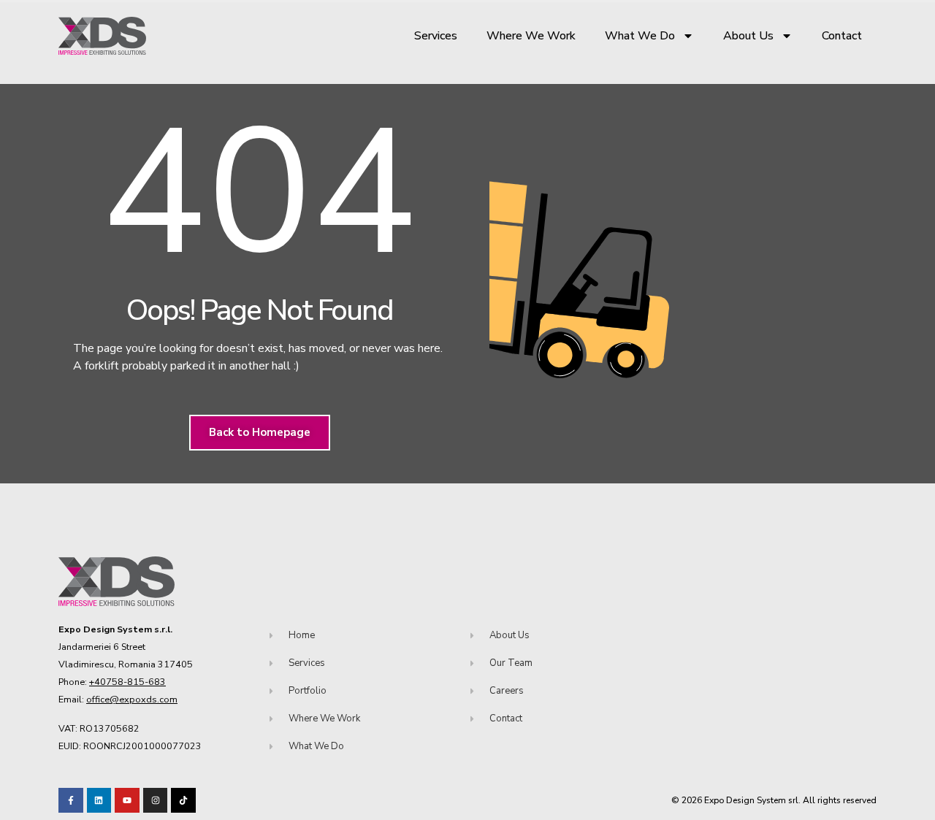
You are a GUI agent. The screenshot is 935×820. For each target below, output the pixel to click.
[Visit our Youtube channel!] (127, 800)
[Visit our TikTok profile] (155, 800)
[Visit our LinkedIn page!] (99, 800)
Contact (842, 36)
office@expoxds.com (132, 699)
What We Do (640, 36)
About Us (748, 36)
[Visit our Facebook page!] (70, 800)
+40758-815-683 (127, 681)
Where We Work (531, 36)
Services (435, 36)
